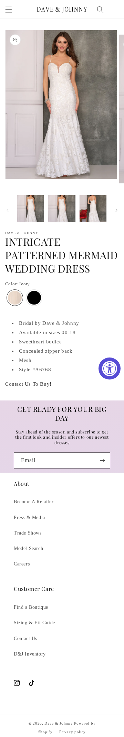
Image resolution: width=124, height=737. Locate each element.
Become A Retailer (33, 501)
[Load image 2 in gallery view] (61, 208)
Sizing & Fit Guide (34, 622)
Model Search (28, 548)
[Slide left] (7, 210)
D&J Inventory (30, 654)
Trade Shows (28, 533)
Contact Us (25, 638)
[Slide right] (116, 210)
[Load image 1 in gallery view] (30, 208)
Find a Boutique (31, 607)
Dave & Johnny (58, 723)
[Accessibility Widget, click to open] (110, 369)
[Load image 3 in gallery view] (93, 208)
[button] (8, 9)
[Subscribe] (102, 460)
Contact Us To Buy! (28, 384)
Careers (22, 563)
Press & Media (29, 517)
